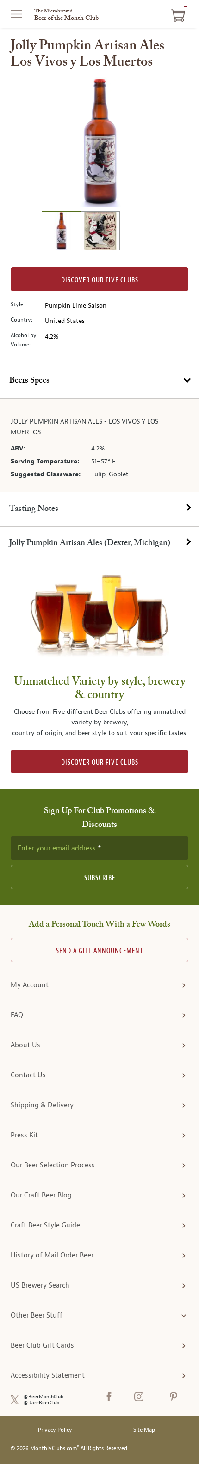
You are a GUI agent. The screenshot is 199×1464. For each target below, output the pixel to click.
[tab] (99, 381)
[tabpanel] (99, 445)
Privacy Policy (55, 1430)
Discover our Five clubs (99, 280)
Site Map (144, 1430)
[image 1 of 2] (61, 232)
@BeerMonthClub (43, 1397)
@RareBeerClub (41, 1403)
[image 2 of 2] (100, 232)
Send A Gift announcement (99, 951)
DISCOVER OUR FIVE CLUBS (99, 762)
